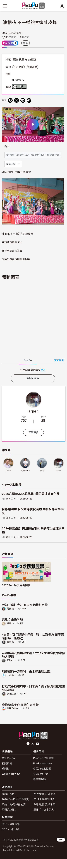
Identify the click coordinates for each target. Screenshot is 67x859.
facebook (28, 743)
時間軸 (6, 768)
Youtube (38, 743)
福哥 (9, 623)
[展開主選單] (5, 6)
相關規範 (7, 763)
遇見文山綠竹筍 (12, 619)
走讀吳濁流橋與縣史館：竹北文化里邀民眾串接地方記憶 (33, 655)
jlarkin (8, 470)
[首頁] (33, 6)
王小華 (10, 675)
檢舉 (25, 43)
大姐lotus (25, 470)
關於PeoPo (8, 758)
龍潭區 (32, 59)
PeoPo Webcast (42, 763)
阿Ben (10, 660)
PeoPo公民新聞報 (43, 758)
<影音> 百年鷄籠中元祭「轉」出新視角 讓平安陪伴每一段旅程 (33, 636)
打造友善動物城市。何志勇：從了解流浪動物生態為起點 (33, 688)
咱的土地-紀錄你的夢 (14, 804)
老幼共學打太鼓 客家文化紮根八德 (25, 605)
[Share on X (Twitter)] (16, 100)
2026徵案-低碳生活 (44, 794)
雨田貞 (10, 608)
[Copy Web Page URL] (29, 100)
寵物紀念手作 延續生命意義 (20, 704)
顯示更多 (17, 80)
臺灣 (15, 59)
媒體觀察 (32, 67)
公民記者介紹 (40, 773)
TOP (61, 839)
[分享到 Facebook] (10, 100)
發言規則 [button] (59, 360)
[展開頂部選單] (62, 6)
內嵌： (8, 146)
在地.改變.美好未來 (44, 804)
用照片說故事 (9, 809)
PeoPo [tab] (28, 360)
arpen (33, 410)
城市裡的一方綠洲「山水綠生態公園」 (27, 671)
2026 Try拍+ (9, 794)
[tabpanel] (33, 370)
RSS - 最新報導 (11, 824)
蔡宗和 (10, 641)
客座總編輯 (39, 779)
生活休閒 (18, 67)
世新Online (12, 708)
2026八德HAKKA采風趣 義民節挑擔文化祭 (31, 494)
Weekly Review (11, 773)
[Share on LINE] (22, 100)
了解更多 (33, 432)
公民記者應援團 (42, 768)
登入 (43, 370)
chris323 (11, 693)
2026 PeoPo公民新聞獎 (15, 799)
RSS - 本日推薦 (11, 829)
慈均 (42, 470)
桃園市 (23, 59)
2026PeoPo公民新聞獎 (16, 585)
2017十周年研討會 (44, 799)
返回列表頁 (32, 378)
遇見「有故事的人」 (45, 809)
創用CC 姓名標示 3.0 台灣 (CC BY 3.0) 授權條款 (20, 86)
